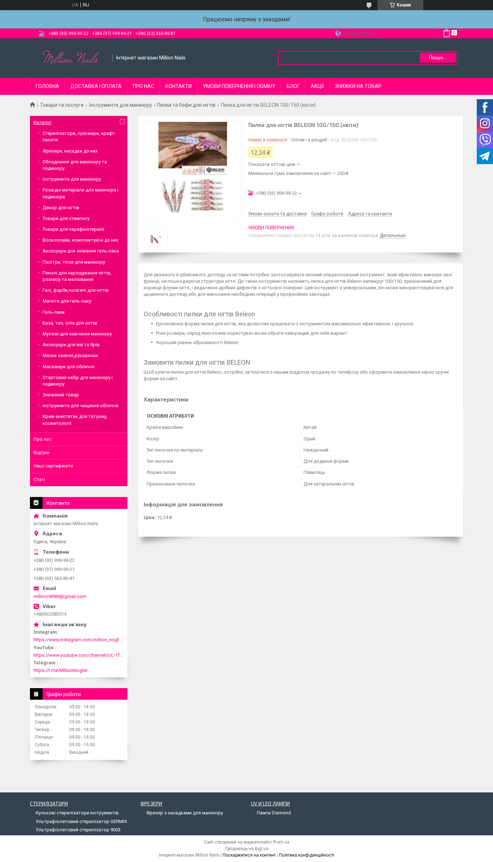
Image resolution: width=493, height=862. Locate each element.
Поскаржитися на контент (249, 855)
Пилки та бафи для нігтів (186, 105)
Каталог (43, 122)
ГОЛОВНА (47, 86)
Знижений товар (61, 394)
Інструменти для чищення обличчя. (81, 405)
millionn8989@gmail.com (60, 596)
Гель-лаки (54, 312)
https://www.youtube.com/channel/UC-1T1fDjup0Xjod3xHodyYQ (79, 655)
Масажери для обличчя (69, 366)
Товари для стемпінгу (66, 218)
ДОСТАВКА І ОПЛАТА (96, 86)
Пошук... (438, 57)
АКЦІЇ (317, 86)
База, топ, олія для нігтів (70, 323)
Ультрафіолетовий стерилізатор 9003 (78, 829)
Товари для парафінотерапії (73, 229)
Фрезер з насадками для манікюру (184, 812)
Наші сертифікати (53, 466)
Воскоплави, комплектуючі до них (80, 240)
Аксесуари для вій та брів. (72, 344)
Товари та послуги (62, 105)
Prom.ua (281, 842)
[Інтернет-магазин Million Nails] (71, 58)
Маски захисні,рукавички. (71, 355)
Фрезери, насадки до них (70, 151)
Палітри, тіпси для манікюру (74, 262)
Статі (39, 479)
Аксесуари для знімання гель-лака (81, 251)
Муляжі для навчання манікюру (77, 334)
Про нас (42, 439)
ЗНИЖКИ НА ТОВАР (358, 86)
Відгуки (41, 452)
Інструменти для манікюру (120, 105)
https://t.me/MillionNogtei (60, 670)
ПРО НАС (143, 86)
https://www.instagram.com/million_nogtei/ (79, 639)
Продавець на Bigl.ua (247, 848)
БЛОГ (293, 86)
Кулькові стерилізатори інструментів (77, 812)
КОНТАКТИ (178, 86)
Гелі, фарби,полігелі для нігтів (76, 290)
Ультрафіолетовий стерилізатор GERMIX (81, 821)
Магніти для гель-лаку (67, 301)
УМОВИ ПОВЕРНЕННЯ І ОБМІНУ (239, 86)
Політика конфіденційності (306, 855)
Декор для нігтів (61, 207)
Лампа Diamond (274, 812)
